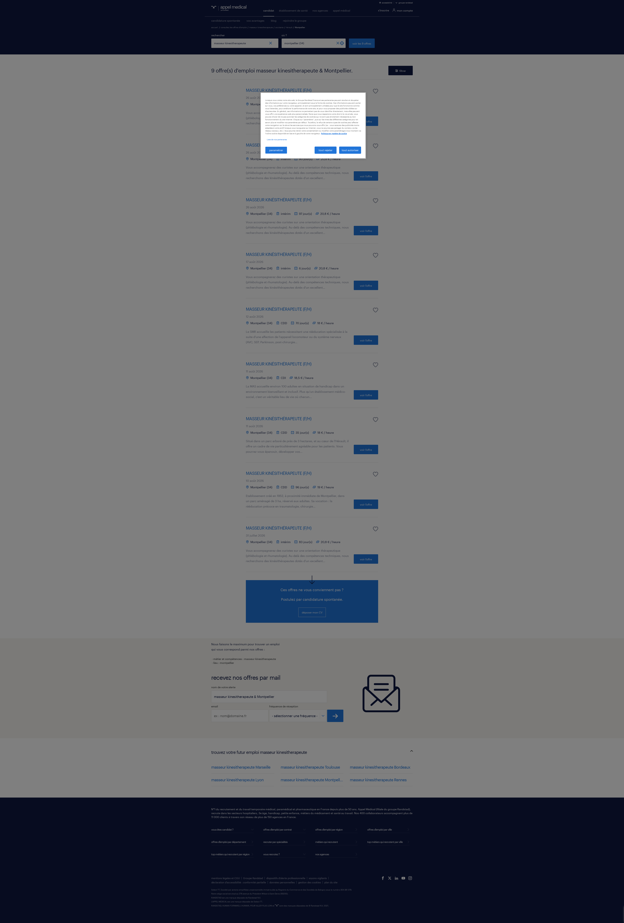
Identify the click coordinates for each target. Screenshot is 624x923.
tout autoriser (350, 150)
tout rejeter (325, 150)
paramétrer (276, 150)
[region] (313, 125)
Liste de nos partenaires (277, 139)
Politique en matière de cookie (334, 133)
